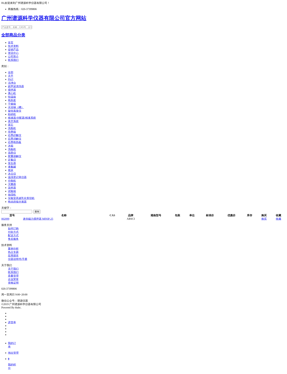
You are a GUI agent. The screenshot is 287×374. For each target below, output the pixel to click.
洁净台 (12, 82)
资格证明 (13, 282)
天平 (10, 75)
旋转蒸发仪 (14, 110)
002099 (5, 218)
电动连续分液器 (17, 201)
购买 (264, 218)
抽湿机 (12, 194)
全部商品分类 (13, 35)
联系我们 (13, 60)
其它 (10, 124)
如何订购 (13, 228)
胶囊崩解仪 (14, 156)
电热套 (12, 100)
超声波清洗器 (16, 86)
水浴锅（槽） (16, 107)
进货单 (12, 322)
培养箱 (12, 131)
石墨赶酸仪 (14, 135)
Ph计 (10, 79)
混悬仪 (12, 152)
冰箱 (10, 145)
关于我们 (13, 268)
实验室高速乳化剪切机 (21, 198)
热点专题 (13, 252)
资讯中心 (13, 53)
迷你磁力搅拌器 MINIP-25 (38, 218)
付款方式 (13, 232)
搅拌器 (12, 89)
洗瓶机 (12, 128)
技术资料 (13, 46)
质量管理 (13, 275)
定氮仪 (12, 159)
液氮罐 (12, 166)
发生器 (12, 163)
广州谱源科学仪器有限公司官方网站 (43, 18)
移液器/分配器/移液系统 (22, 117)
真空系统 (13, 121)
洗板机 (12, 149)
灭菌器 (12, 184)
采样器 (12, 187)
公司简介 (13, 56)
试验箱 (12, 191)
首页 (10, 42)
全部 (10, 72)
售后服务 (13, 239)
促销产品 (13, 49)
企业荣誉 (13, 279)
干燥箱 (12, 103)
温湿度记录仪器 (17, 177)
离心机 (12, 93)
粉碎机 (12, 114)
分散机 (12, 180)
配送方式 (13, 235)
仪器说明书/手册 (17, 259)
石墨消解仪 (14, 138)
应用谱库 (13, 255)
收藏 (278, 218)
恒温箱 (12, 96)
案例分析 (13, 248)
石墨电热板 (14, 142)
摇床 (10, 170)
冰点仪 (12, 173)
